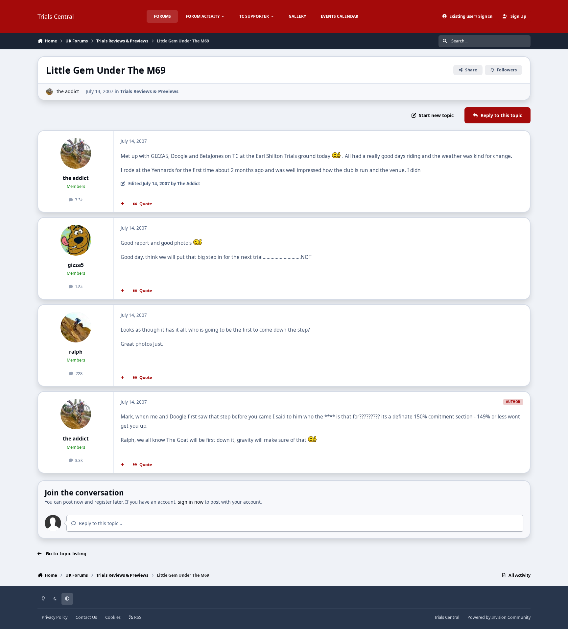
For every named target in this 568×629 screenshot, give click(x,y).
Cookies (113, 617)
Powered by (499, 617)
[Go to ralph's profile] (75, 327)
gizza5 (76, 265)
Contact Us (86, 617)
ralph (76, 351)
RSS (137, 617)
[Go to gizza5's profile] (75, 240)
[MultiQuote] (122, 204)
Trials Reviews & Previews (149, 91)
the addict (68, 91)
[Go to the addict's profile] (49, 91)
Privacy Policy (54, 617)
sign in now (190, 502)
